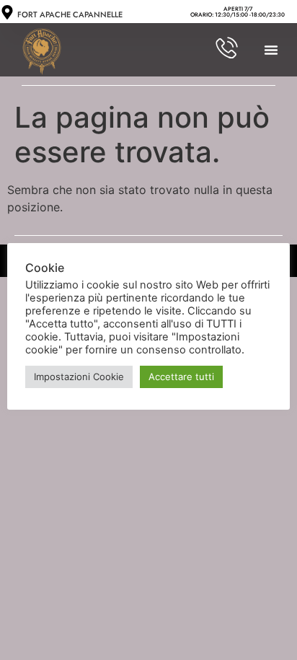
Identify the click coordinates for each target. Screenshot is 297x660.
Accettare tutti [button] (181, 376)
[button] (271, 50)
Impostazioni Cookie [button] (79, 376)
